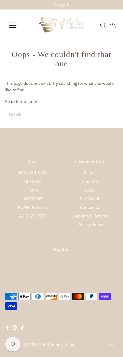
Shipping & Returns (90, 216)
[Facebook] (7, 328)
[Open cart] (113, 25)
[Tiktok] (22, 328)
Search (90, 172)
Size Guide (90, 198)
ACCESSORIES (33, 216)
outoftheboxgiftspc (57, 344)
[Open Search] (103, 25)
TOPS (33, 190)
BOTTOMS (32, 198)
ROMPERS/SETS (33, 207)
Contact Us (90, 207)
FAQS (90, 190)
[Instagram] (14, 328)
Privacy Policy (90, 224)
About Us (90, 181)
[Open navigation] (18, 25)
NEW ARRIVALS (32, 172)
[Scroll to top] (111, 345)
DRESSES (32, 181)
